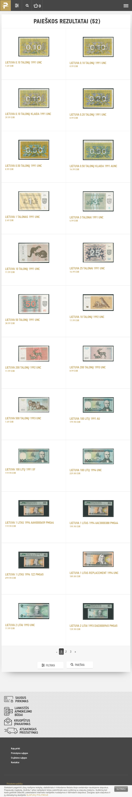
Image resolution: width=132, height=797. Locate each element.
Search (27, 5)
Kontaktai (15, 762)
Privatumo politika (15, 783)
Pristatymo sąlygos (19, 753)
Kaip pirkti (15, 748)
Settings (17, 5)
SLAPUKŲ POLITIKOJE (37, 794)
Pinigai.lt (5, 5)
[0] (33, 5)
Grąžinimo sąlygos (19, 757)
